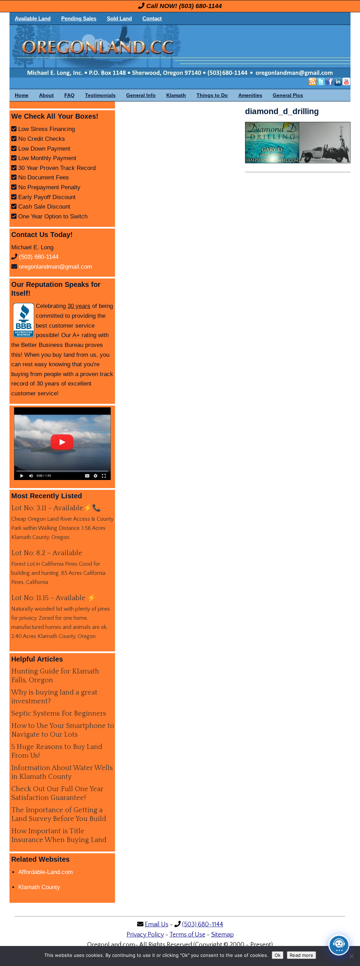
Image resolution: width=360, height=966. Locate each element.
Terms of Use (187, 934)
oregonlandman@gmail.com (55, 266)
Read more (301, 955)
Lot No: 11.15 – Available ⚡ (53, 598)
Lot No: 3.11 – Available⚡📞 (56, 508)
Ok (278, 955)
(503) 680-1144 (200, 5)
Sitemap (222, 934)
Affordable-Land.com (45, 872)
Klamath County (39, 887)
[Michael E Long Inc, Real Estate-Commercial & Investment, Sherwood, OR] (23, 320)
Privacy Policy (145, 934)
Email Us (156, 924)
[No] (351, 956)
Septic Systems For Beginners (58, 713)
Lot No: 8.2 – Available (46, 553)
